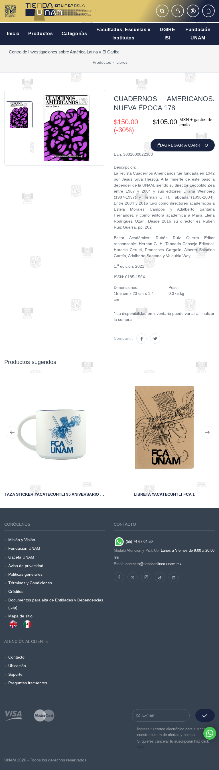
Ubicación (17, 665)
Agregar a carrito (184, 145)
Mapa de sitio (20, 616)
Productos (102, 62)
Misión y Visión (21, 539)
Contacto (16, 657)
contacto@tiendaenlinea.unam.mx (153, 564)
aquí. (141, 747)
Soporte (15, 674)
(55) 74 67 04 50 (139, 541)
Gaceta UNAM (21, 557)
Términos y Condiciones (30, 583)
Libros (121, 62)
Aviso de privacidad (25, 565)
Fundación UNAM (24, 548)
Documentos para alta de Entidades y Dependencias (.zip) (55, 603)
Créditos (15, 591)
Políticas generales (25, 574)
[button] (162, 11)
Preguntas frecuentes (27, 683)
